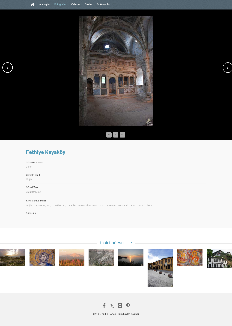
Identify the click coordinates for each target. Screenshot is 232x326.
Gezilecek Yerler (126, 205)
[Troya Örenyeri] (12, 258)
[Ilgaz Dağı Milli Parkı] (71, 258)
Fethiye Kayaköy (43, 205)
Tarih (101, 205)
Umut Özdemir (145, 205)
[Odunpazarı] (160, 269)
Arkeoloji (111, 205)
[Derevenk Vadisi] (101, 258)
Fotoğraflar (60, 4)
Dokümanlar (103, 4)
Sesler (88, 4)
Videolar (75, 4)
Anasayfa (44, 4)
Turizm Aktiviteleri (87, 205)
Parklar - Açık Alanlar (65, 205)
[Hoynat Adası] (130, 258)
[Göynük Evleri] (219, 259)
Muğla (29, 205)
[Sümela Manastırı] (189, 258)
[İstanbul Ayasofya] (42, 258)
